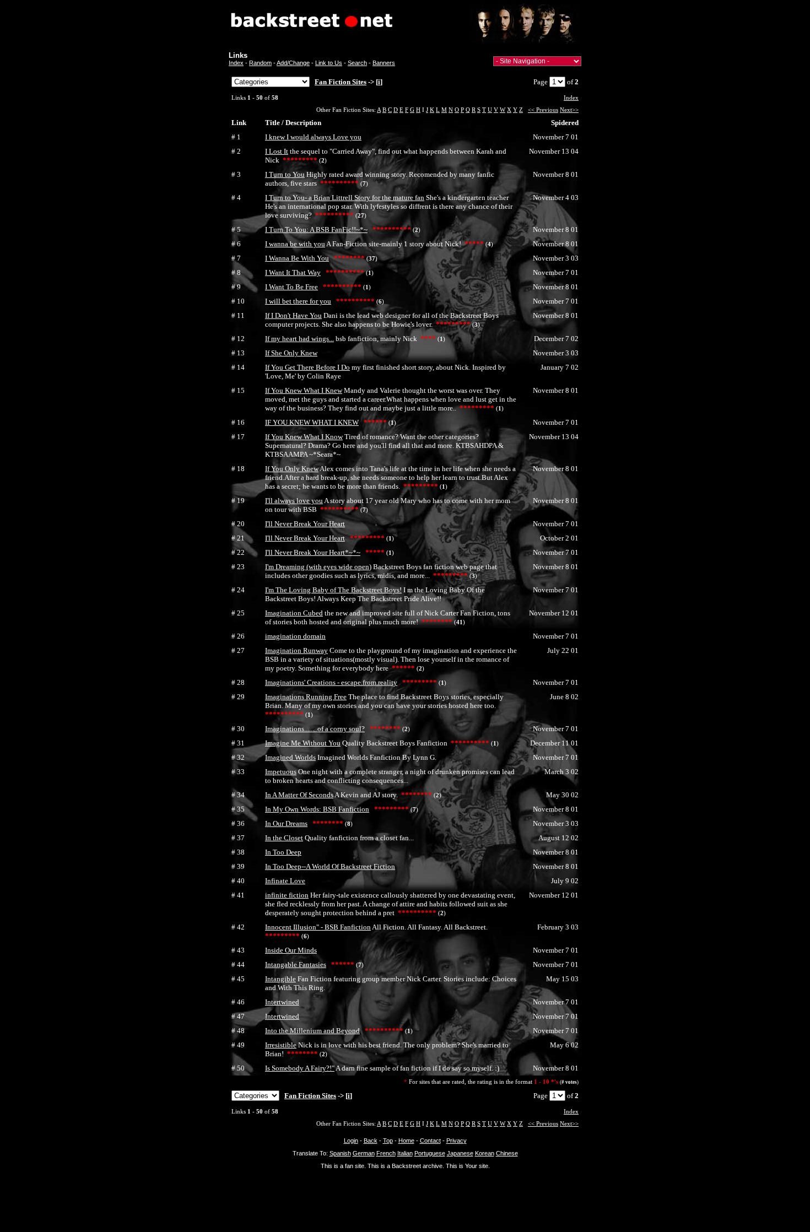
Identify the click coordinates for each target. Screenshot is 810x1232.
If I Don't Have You (293, 315)
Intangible (280, 979)
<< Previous (543, 109)
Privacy (456, 1140)
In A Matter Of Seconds (299, 795)
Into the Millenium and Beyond (312, 1030)
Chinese (507, 1153)
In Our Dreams (286, 823)
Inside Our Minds (291, 950)
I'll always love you (294, 500)
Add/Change (293, 63)
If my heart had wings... (299, 338)
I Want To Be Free (291, 287)
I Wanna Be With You (297, 258)
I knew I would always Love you (313, 137)
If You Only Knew (291, 468)
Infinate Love (285, 881)
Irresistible (280, 1045)
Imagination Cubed (294, 613)
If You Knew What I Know (304, 437)
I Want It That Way (293, 272)
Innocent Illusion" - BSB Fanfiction (318, 927)
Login (351, 1140)
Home (406, 1140)
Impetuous (280, 772)
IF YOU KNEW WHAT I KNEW (312, 422)
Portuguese (429, 1153)
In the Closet (284, 838)
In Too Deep (283, 852)
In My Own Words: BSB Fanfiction (317, 809)
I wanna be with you (295, 244)
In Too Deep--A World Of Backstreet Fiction (330, 866)
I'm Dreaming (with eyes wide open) (318, 567)
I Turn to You (285, 174)
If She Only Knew (291, 353)
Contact (430, 1140)
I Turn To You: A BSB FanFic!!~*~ (316, 229)
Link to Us (328, 63)
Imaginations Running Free (306, 697)
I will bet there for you (298, 301)
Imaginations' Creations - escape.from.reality (331, 682)
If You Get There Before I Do (307, 367)
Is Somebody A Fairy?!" (299, 1068)
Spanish (340, 1153)
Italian (405, 1153)
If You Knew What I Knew (303, 390)
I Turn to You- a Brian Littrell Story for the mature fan (344, 197)
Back (370, 1140)
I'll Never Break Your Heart (305, 524)
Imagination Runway (296, 650)
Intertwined (282, 1002)
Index (236, 63)
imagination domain (295, 636)
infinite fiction (287, 895)
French (386, 1153)
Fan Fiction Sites (340, 82)
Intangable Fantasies (295, 964)
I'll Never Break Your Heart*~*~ (312, 552)
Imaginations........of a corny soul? (315, 729)
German (364, 1153)
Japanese (460, 1153)
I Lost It (276, 151)
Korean (484, 1153)
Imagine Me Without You (303, 743)
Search (357, 63)
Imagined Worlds (290, 757)
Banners (383, 63)
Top (388, 1140)
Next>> (569, 109)
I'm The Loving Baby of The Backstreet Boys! (333, 590)
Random (260, 63)
